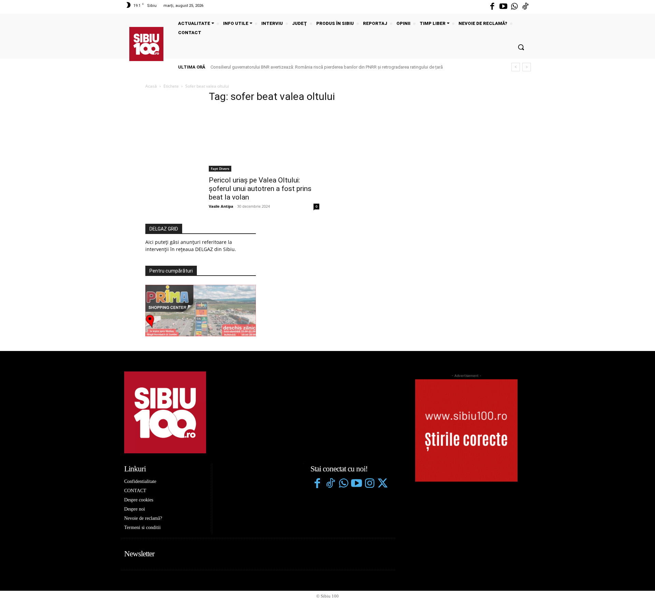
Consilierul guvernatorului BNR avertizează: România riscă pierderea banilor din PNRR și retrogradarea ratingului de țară (326, 67)
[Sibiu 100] (146, 44)
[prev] (515, 67)
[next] (526, 67)
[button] (521, 47)
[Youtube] (503, 6)
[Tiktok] (525, 6)
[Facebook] (492, 6)
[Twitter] (382, 484)
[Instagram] (369, 484)
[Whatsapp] (514, 6)
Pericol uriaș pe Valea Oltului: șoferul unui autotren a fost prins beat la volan (260, 188)
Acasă (151, 86)
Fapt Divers (220, 168)
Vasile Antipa (221, 206)
